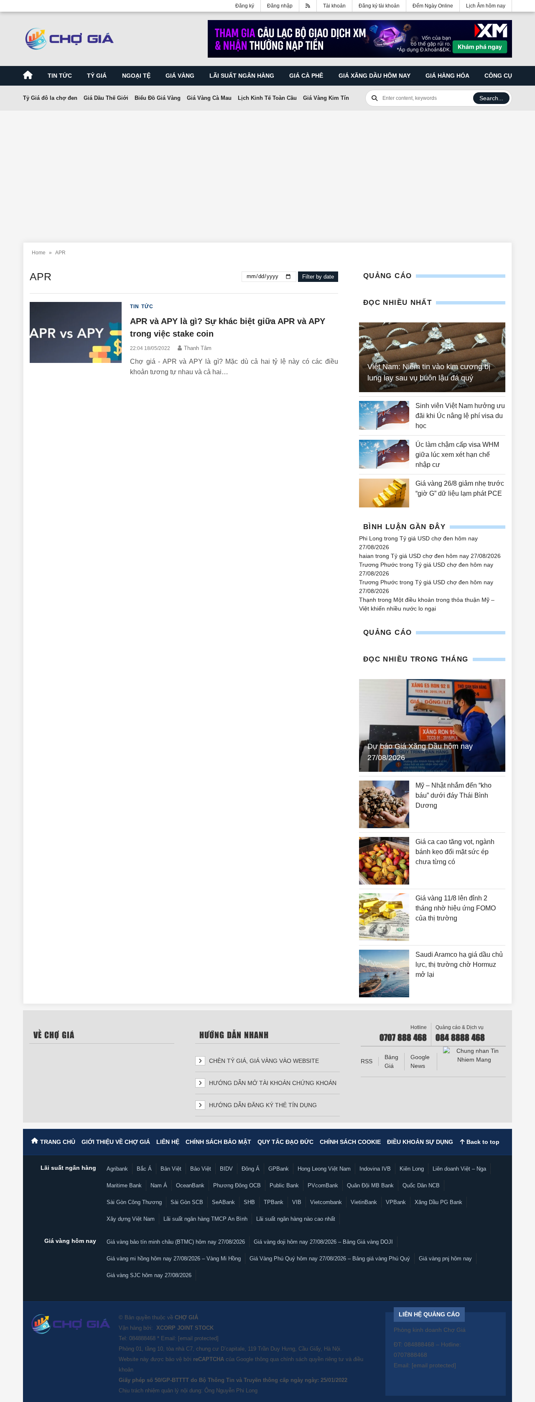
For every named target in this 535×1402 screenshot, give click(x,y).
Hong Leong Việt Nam (324, 1169)
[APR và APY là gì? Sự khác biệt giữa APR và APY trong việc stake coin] (76, 340)
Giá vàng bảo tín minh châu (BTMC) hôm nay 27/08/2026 (176, 1242)
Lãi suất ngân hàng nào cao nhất (295, 1219)
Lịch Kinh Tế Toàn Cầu (267, 98)
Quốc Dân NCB (421, 1185)
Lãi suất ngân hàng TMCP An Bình (205, 1219)
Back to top (482, 1141)
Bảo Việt (200, 1169)
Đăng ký (244, 6)
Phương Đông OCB (237, 1185)
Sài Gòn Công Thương (134, 1202)
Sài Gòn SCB (187, 1202)
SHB (249, 1202)
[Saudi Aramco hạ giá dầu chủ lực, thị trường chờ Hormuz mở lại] (384, 973)
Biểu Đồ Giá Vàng (158, 98)
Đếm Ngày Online (433, 6)
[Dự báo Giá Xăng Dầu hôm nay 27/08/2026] (432, 725)
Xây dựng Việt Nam (131, 1219)
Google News (420, 1061)
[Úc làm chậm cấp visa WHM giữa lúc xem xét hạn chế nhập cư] (384, 455)
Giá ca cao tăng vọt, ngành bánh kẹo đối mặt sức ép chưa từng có (454, 851)
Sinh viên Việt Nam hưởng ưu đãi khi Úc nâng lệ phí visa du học (460, 415)
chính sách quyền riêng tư (312, 1359)
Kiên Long (412, 1169)
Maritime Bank (124, 1185)
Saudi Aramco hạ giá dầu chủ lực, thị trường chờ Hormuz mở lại (459, 964)
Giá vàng (180, 75)
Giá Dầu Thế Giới (106, 98)
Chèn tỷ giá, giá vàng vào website (263, 1060)
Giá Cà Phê (306, 75)
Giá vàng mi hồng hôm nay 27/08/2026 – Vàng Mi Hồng (174, 1258)
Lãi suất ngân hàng (241, 75)
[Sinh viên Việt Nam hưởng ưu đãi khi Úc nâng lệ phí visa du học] (384, 416)
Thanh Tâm (197, 348)
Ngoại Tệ (136, 75)
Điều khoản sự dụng (420, 1141)
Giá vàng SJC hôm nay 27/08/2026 (149, 1275)
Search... (491, 98)
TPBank (273, 1202)
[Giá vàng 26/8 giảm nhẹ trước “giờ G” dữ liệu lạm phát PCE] (384, 493)
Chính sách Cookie (350, 1141)
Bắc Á (144, 1169)
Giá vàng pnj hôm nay (445, 1258)
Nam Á (158, 1185)
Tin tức (60, 75)
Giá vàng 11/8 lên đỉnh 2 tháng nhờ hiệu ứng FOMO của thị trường (455, 908)
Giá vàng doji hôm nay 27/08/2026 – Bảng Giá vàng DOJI (323, 1242)
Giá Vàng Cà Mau (209, 98)
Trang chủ (57, 1141)
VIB (296, 1202)
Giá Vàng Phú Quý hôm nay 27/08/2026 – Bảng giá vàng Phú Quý (330, 1258)
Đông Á (251, 1169)
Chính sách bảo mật (218, 1141)
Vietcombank (326, 1202)
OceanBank (190, 1185)
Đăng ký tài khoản (379, 6)
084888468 (142, 1338)
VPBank (396, 1202)
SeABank (223, 1202)
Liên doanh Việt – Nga (459, 1169)
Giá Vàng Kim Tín (326, 98)
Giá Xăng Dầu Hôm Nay (374, 75)
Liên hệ (167, 1141)
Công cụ (498, 75)
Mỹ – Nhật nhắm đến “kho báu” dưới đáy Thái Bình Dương (453, 795)
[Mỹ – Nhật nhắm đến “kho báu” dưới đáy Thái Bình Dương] (384, 804)
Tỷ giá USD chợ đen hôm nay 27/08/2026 (446, 556)
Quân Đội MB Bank (370, 1185)
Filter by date (318, 277)
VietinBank (364, 1202)
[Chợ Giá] (69, 38)
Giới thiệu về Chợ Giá (116, 1141)
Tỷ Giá (97, 75)
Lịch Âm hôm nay (485, 6)
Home (39, 253)
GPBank (278, 1169)
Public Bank (284, 1185)
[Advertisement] (267, 171)
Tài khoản (334, 6)
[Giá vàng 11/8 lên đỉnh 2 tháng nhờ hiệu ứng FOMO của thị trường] (384, 917)
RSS (366, 1061)
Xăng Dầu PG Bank (438, 1202)
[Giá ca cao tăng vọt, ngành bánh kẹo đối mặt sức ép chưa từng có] (384, 861)
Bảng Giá (391, 1061)
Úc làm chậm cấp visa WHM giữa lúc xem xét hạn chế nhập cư (457, 454)
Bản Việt (170, 1169)
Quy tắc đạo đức (285, 1141)
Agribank (117, 1169)
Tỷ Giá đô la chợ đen (50, 98)
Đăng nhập (280, 6)
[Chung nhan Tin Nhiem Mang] (474, 1055)
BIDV (226, 1169)
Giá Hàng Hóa (447, 75)
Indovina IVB (375, 1169)
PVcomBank (323, 1185)
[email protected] (198, 1338)
